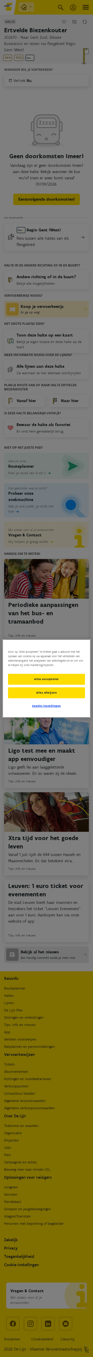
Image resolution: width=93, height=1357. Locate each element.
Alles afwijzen (46, 692)
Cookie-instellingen (46, 706)
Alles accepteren (46, 679)
